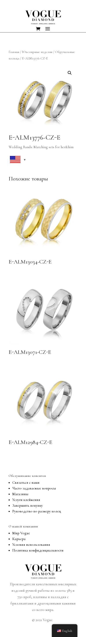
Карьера (19, 539)
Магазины (20, 494)
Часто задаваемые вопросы (34, 488)
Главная (14, 52)
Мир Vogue (21, 533)
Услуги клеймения (26, 499)
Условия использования (31, 544)
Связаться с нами (25, 482)
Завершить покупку (27, 505)
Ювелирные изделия (37, 52)
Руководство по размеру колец (36, 511)
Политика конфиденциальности (38, 550)
